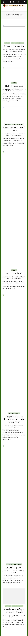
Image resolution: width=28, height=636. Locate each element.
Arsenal (7, 43)
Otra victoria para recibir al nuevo (14, 129)
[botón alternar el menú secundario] (3, 2)
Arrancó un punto (14, 567)
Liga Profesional (17, 124)
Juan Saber (8, 49)
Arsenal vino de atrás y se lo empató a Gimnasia (14, 610)
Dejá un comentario (17, 51)
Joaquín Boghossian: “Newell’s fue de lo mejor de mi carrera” (14, 419)
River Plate (17, 564)
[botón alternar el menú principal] (14, 10)
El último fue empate (14, 85)
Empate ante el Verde (14, 273)
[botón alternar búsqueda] (24, 2)
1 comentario (19, 427)
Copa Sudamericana (17, 43)
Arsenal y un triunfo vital (14, 46)
